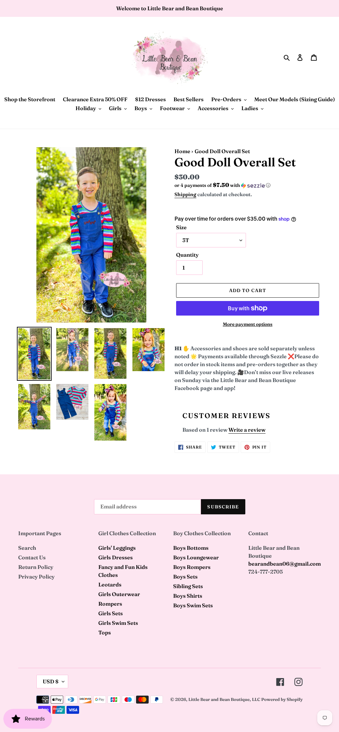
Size (181, 227)
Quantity (187, 254)
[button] (222, 185)
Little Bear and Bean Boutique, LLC (224, 699)
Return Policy (35, 567)
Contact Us (32, 557)
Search (27, 547)
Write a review (247, 429)
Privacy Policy (36, 576)
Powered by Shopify (282, 699)
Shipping (185, 194)
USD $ (51, 681)
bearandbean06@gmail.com (284, 563)
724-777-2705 (265, 571)
